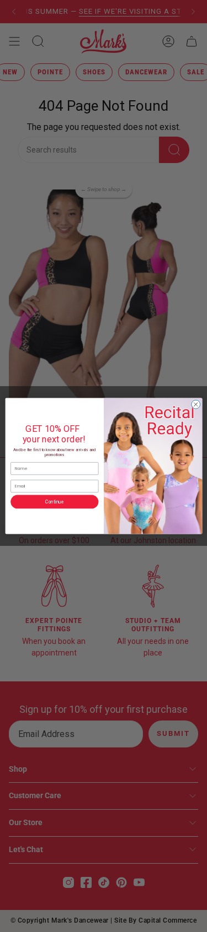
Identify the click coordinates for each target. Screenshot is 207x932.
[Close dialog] (195, 404)
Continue (54, 502)
